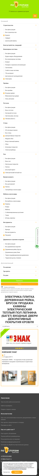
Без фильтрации (10, 29)
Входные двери (10, 93)
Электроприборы (10, 150)
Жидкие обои (9, 138)
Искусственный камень (12, 141)
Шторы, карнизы (10, 218)
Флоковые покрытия (11, 147)
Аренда (7, 229)
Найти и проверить (6, 405)
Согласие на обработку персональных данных (15, 444)
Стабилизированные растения (14, 212)
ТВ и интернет (9, 73)
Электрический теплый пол (13, 172)
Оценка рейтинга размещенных (10, 436)
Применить (19, 280)
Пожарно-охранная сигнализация (15, 65)
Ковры (7, 206)
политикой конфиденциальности (17, 467)
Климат (7, 62)
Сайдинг (7, 38)
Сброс (19, 284)
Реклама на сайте (6, 425)
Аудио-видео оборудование (13, 56)
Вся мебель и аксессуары (12, 201)
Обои (6, 144)
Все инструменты (10, 232)
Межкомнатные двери (12, 96)
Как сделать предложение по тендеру (12, 422)
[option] (10, 377)
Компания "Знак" (9, 352)
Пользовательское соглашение (10, 439)
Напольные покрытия (11, 164)
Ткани (7, 215)
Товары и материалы (9, 287)
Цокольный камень (11, 41)
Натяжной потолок (11, 113)
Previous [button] (3, 377)
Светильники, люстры (11, 116)
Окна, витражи (9, 99)
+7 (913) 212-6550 (6, 456)
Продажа (8, 235)
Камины (7, 204)
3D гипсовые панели (11, 130)
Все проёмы (8, 90)
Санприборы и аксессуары (13, 189)
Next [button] (34, 377)
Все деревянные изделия (13, 246)
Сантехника (8, 67)
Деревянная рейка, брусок (13, 249)
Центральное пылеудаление (13, 76)
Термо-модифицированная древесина (17, 255)
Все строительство (11, 32)
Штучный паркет (10, 169)
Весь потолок (9, 110)
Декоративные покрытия (12, 135)
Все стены (8, 133)
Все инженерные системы (13, 59)
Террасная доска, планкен (13, 258)
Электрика (8, 79)
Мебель (7, 209)
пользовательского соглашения (17, 469)
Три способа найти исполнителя (10, 402)
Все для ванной (10, 184)
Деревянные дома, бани (12, 252)
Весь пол (8, 161)
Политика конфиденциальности (10, 442)
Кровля (7, 35)
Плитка (7, 167)
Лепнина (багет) (10, 118)
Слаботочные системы (12, 70)
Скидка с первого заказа (8, 409)
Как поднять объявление (8, 433)
